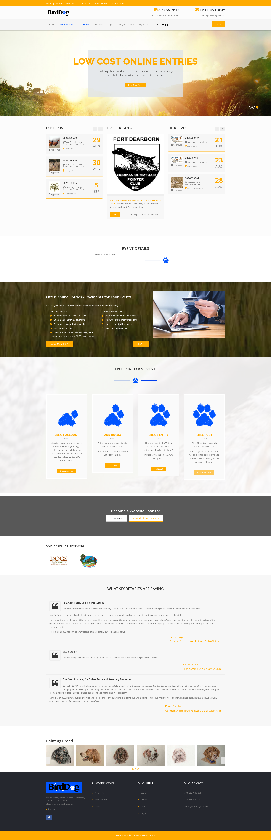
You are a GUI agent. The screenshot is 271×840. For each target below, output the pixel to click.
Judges (144, 813)
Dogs (110, 24)
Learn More (117, 518)
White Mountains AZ (196, 188)
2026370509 (70, 137)
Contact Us (85, 3)
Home (51, 24)
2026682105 (192, 158)
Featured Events (67, 24)
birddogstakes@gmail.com (213, 15)
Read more (52, 809)
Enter (114, 214)
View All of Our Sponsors (146, 518)
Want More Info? (59, 344)
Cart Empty (162, 24)
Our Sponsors (118, 3)
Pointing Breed (59, 740)
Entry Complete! (204, 472)
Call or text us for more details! (165, 15)
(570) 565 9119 (190, 792)
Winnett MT (192, 146)
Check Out (204, 435)
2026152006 (70, 183)
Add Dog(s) (112, 435)
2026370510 (70, 160)
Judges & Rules (126, 24)
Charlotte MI (70, 193)
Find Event (158, 469)
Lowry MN (69, 148)
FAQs (48, 3)
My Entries (85, 24)
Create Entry (158, 435)
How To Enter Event (65, 3)
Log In (218, 24)
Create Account (207, 85)
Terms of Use (101, 799)
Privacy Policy (101, 792)
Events (98, 24)
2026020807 (192, 178)
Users (143, 792)
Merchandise (101, 3)
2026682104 (192, 137)
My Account (144, 24)
